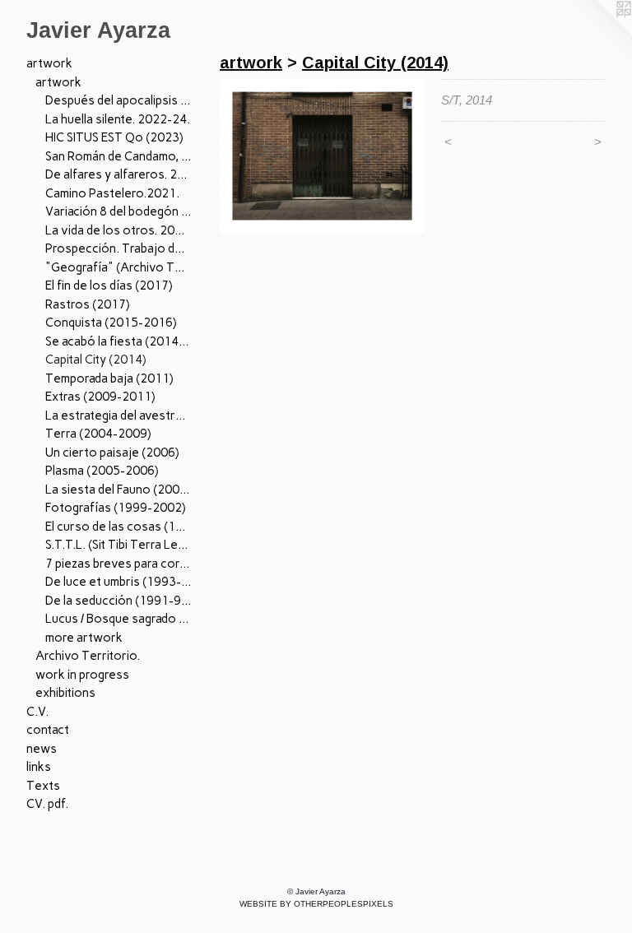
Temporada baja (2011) (109, 378)
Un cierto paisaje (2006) (112, 452)
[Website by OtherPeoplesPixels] (599, 33)
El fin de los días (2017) (109, 285)
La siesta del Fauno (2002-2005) (118, 489)
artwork (49, 63)
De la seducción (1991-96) (118, 600)
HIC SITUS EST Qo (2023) (114, 137)
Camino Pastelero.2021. (112, 193)
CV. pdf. (47, 803)
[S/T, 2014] (322, 156)
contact (47, 729)
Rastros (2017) (87, 304)
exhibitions (65, 692)
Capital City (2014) (95, 359)
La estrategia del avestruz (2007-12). (118, 415)
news (41, 748)
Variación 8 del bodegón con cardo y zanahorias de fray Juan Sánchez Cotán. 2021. (118, 211)
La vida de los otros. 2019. (118, 230)
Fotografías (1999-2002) (115, 507)
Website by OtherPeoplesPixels (316, 903)
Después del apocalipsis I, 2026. (118, 100)
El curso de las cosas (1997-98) (118, 526)
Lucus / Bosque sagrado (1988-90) (118, 618)
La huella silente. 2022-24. (117, 119)
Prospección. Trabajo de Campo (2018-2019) (118, 248)
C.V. (37, 711)
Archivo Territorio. (87, 655)
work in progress (82, 674)
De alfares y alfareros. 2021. (118, 174)
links (38, 766)
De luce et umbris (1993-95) (118, 581)
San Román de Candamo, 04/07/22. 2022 (118, 156)
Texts (43, 785)
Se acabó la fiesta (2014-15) (118, 341)
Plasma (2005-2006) (102, 470)
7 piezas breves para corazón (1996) (118, 563)
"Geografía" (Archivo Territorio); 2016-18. (118, 267)
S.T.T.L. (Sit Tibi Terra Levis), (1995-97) (118, 544)
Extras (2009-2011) (100, 396)
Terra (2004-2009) (98, 433)
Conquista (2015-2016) (111, 322)
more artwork (84, 637)
